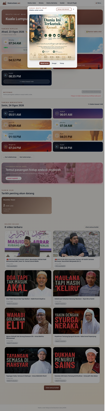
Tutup (62, 63)
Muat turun (45, 63)
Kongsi (54, 63)
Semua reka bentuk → (64, 9)
